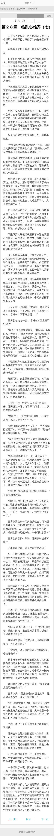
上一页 (12, 819)
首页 (3, 3)
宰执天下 (33, 9)
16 (23, 20)
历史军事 (21, 9)
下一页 (44, 819)
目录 (28, 819)
